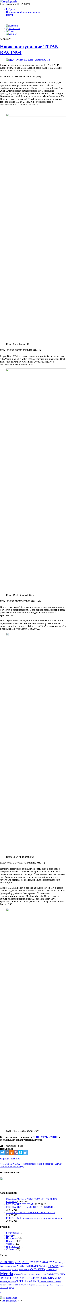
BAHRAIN (31, 1266)
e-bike (15, 1269)
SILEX (58, 1278)
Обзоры (10, 1243)
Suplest (13, 1282)
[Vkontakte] (7, 1152)
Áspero (32, 1285)
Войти (9, 14)
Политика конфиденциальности (23, 12)
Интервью (11, 1238)
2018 (3, 1262)
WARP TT (24, 1285)
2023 (38, 1262)
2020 (18, 1262)
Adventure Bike (10, 1266)
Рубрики (10, 9)
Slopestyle (5, 1158)
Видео (9, 1235)
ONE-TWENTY (14, 1278)
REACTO (31, 1277)
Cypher (61, 1266)
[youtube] (11, 34)
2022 (32, 1262)
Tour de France (46, 1282)
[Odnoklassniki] (11, 1152)
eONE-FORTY (24, 1270)
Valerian (3, 1285)
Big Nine (43, 1266)
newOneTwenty (29, 1274)
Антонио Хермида (42, 1285)
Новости (15, 1158)
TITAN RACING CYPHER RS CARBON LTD (30, 1212)
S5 (38, 1278)
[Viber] (16, 1152)
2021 (25, 1262)
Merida (6, 1273)
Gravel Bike (51, 1269)
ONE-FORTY (53, 1274)
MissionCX (18, 1274)
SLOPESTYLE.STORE (45, 1137)
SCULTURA (47, 1277)
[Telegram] (2, 1152)
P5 (23, 1278)
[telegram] (12, 25)
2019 (10, 1262)
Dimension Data (5, 1270)
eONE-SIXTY (37, 1269)
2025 (51, 1262)
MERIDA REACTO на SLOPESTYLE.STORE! (30, 1207)
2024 (45, 1262)
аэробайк (4, 1287)
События (11, 1249)
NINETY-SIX (41, 1274)
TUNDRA (57, 1282)
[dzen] (10, 31)
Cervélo (53, 1266)
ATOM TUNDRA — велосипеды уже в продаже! (26, 1163)
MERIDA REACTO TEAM (20, 1204)
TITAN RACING (27, 1281)
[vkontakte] (13, 28)
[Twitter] (25, 1152)
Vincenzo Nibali (14, 1284)
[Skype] (20, 1152)
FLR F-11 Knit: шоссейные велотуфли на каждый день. (35, 1218)
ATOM (20, 1266)
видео (11, 1287)
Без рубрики (12, 1232)
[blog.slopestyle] (8, 1)
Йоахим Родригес (56, 1285)
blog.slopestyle (9, 1300)
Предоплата (12, 1246)
